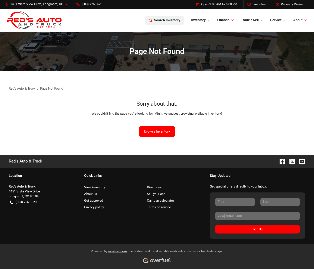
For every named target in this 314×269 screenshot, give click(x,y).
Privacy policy (94, 207)
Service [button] (276, 20)
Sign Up (257, 229)
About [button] (297, 20)
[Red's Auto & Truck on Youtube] (300, 161)
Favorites (259, 4)
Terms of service (159, 207)
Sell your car (156, 194)
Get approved (93, 200)
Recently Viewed (292, 4)
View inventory (94, 187)
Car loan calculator (160, 200)
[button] (38, 4)
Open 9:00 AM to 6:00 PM (219, 4)
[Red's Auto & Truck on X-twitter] (290, 161)
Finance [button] (223, 20)
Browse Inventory (157, 131)
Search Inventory (167, 20)
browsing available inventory (200, 113)
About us (90, 194)
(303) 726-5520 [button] (91, 4)
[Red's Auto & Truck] (34, 20)
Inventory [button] (198, 20)
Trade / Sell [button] (250, 20)
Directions (154, 187)
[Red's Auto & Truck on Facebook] (281, 161)
